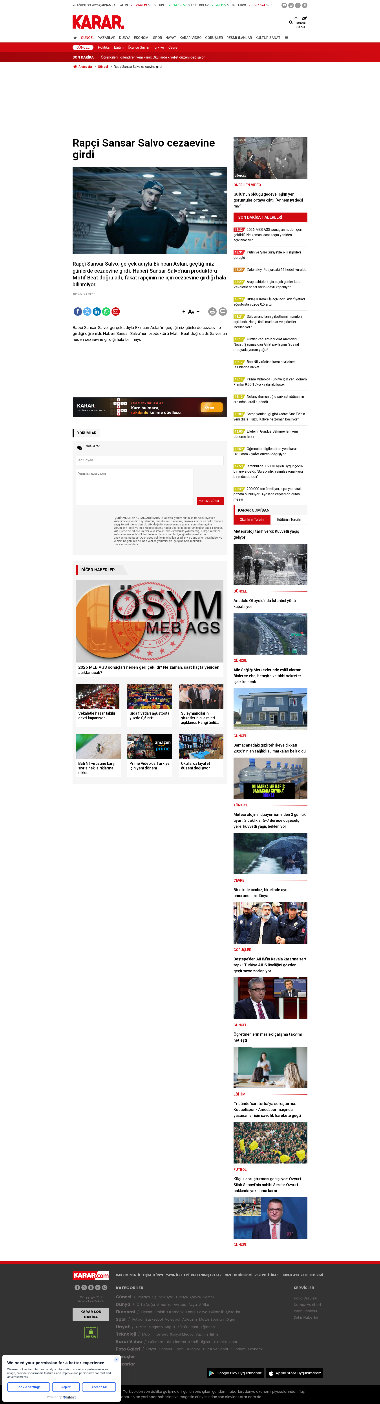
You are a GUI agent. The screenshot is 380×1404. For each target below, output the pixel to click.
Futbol (137, 1319)
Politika (104, 47)
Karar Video (191, 38)
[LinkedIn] (97, 311)
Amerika (164, 1304)
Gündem (155, 1341)
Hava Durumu (305, 1298)
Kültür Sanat (268, 38)
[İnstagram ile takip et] (291, 5)
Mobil (146, 1334)
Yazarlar (106, 38)
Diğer (231, 1319)
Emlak (159, 1311)
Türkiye (158, 47)
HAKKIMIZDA (126, 1275)
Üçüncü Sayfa (138, 47)
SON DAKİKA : (84, 57)
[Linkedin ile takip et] (97, 1287)
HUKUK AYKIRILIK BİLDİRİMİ (302, 1275)
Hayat (171, 38)
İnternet (160, 1334)
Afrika (204, 1304)
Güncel (88, 38)
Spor (157, 38)
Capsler (165, 1349)
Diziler (141, 1326)
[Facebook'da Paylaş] (78, 311)
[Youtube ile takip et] (284, 5)
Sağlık (170, 1326)
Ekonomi (142, 38)
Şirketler (233, 1311)
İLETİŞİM (144, 1275)
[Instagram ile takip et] (104, 1287)
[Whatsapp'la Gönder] (106, 311)
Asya (192, 1304)
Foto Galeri (128, 1349)
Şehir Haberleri (306, 1317)
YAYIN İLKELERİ (177, 1275)
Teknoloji (126, 1334)
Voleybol (172, 1319)
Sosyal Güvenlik (210, 1311)
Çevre (172, 47)
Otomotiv (175, 1311)
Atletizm (189, 1319)
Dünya (124, 38)
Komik (193, 1341)
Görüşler (214, 38)
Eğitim (119, 47)
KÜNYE (158, 1275)
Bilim (214, 1334)
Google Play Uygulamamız (239, 1373)
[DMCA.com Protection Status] (91, 1332)
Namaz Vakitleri (307, 1304)
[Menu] (285, 37)
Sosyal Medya (182, 1334)
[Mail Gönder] (115, 311)
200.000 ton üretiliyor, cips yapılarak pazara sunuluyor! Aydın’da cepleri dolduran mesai (167, 57)
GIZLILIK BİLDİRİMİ (238, 1275)
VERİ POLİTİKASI (266, 1275)
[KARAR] (98, 22)
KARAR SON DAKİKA (90, 1314)
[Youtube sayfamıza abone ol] (91, 1287)
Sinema (179, 1341)
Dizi (168, 1341)
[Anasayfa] (76, 37)
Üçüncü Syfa (162, 1297)
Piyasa (146, 1311)
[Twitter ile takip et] (304, 5)
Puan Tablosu (305, 1311)
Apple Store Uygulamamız (298, 1373)
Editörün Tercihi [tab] (289, 520)
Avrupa (180, 1304)
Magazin (155, 1326)
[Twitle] (87, 311)
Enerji (190, 1311)
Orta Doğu (146, 1304)
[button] (183, 312)
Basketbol (154, 1319)
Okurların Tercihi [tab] (252, 520)
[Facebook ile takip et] (298, 5)
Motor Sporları (211, 1319)
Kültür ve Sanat (215, 1349)
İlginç (205, 1341)
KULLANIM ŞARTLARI (206, 1275)
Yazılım (202, 1334)
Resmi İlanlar (239, 38)
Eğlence (208, 1326)
